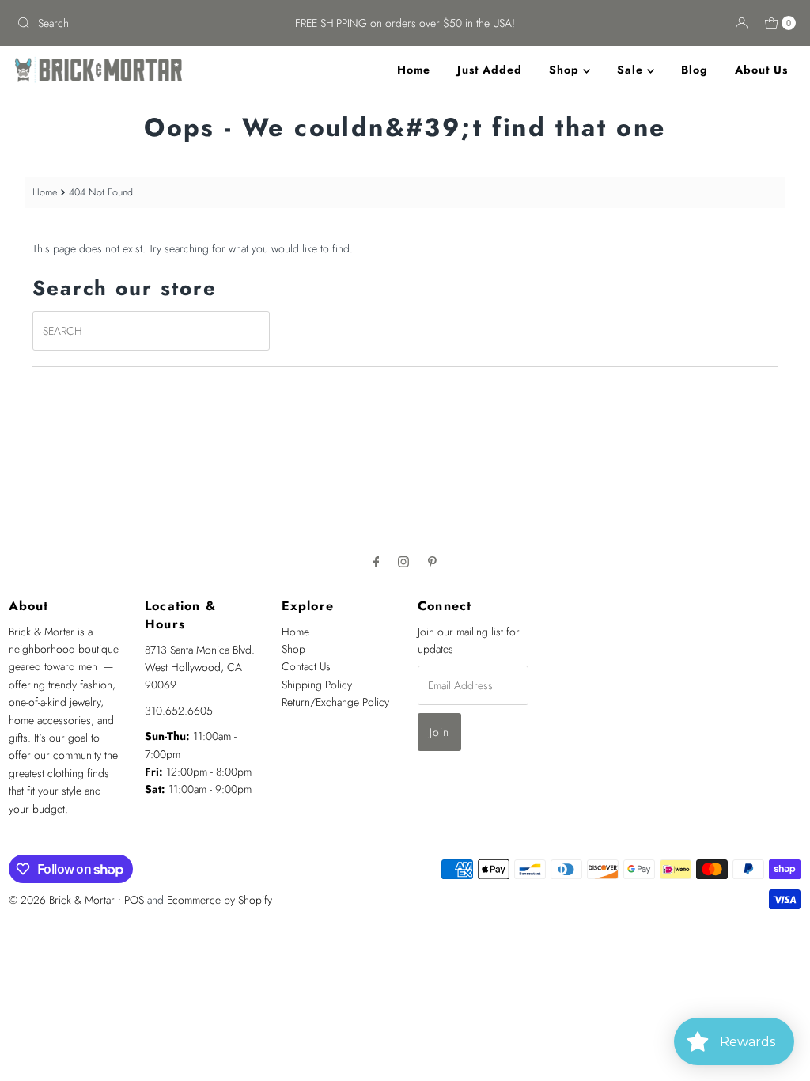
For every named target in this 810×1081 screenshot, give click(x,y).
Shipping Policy (317, 684)
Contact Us (306, 666)
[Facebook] (376, 561)
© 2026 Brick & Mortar (62, 900)
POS (134, 900)
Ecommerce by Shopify (219, 900)
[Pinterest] (432, 561)
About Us (761, 70)
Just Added (489, 70)
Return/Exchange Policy (335, 702)
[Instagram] (403, 561)
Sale (632, 70)
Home (413, 70)
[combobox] (137, 23)
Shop (566, 70)
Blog (694, 70)
